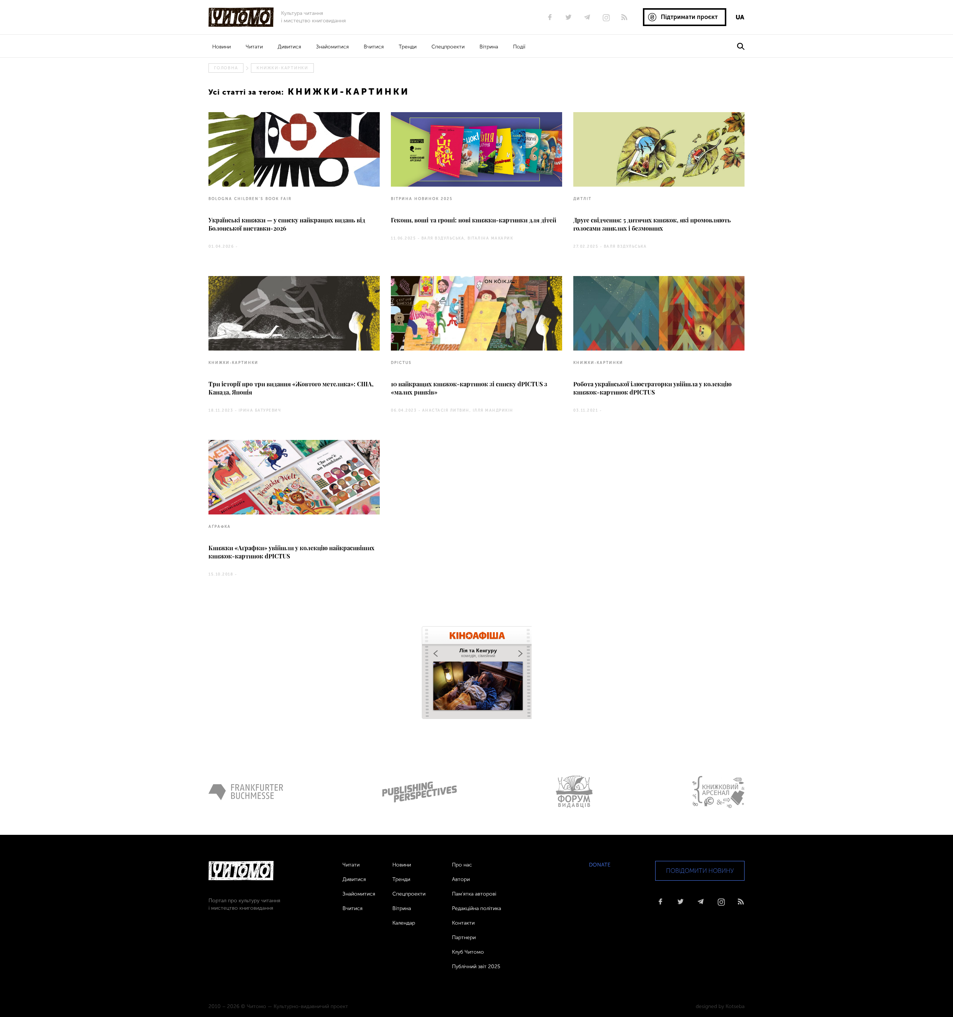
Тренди (408, 47)
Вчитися (374, 47)
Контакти (463, 923)
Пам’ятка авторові (474, 894)
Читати (254, 47)
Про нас (462, 865)
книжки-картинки (282, 68)
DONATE (600, 865)
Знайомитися (332, 47)
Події (519, 47)
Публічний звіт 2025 (476, 966)
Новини (221, 47)
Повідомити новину (700, 870)
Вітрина (488, 47)
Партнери (464, 937)
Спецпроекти (448, 47)
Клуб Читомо (468, 952)
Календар (403, 923)
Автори (461, 879)
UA (740, 17)
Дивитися (289, 47)
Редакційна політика (476, 908)
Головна (226, 68)
